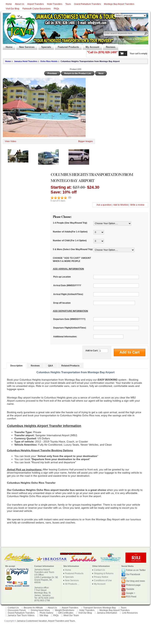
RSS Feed (131, 596)
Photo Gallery (46, 613)
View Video (10, 141)
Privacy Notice (101, 577)
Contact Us (99, 570)
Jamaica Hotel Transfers (25, 61)
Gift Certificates (65, 613)
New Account (141, 39)
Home (9, 4)
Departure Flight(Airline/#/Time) (69, 328)
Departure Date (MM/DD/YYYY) (69, 319)
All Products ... (72, 584)
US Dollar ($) (90, 32)
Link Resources (130, 613)
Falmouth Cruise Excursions (36, 8)
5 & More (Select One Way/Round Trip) (73, 249)
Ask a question (103, 205)
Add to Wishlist (120, 205)
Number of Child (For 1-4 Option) (70, 240)
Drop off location (62, 303)
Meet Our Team (71, 615)
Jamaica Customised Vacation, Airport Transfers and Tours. (46, 621)
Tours (68, 4)
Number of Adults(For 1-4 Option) (70, 231)
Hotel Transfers (54, 4)
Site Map (43, 615)
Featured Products (67, 46)
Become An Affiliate (33, 607)
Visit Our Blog (12, 8)
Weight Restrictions (64, 610)
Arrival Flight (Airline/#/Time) (68, 294)
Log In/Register (96, 39)
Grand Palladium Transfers (87, 4)
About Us (19, 4)
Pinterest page (133, 585)
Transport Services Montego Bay (99, 607)
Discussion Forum (17, 610)
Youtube (130, 589)
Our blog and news (135, 581)
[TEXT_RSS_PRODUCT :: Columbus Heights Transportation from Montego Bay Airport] (8, 588)
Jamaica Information (107, 613)
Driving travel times (40, 610)
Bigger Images (85, 141)
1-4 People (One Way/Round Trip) (70, 223)
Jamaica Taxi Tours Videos (21, 615)
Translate (139, 18)
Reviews (109, 46)
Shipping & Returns (103, 573)
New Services (25, 46)
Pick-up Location (62, 277)
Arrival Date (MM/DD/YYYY (67, 285)
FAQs (56, 8)
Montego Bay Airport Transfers (119, 4)
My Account (91, 46)
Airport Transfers (35, 4)
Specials (44, 46)
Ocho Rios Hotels (48, 61)
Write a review (137, 205)
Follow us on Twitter (136, 570)
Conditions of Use (103, 580)
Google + (130, 593)
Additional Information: (65, 336)
